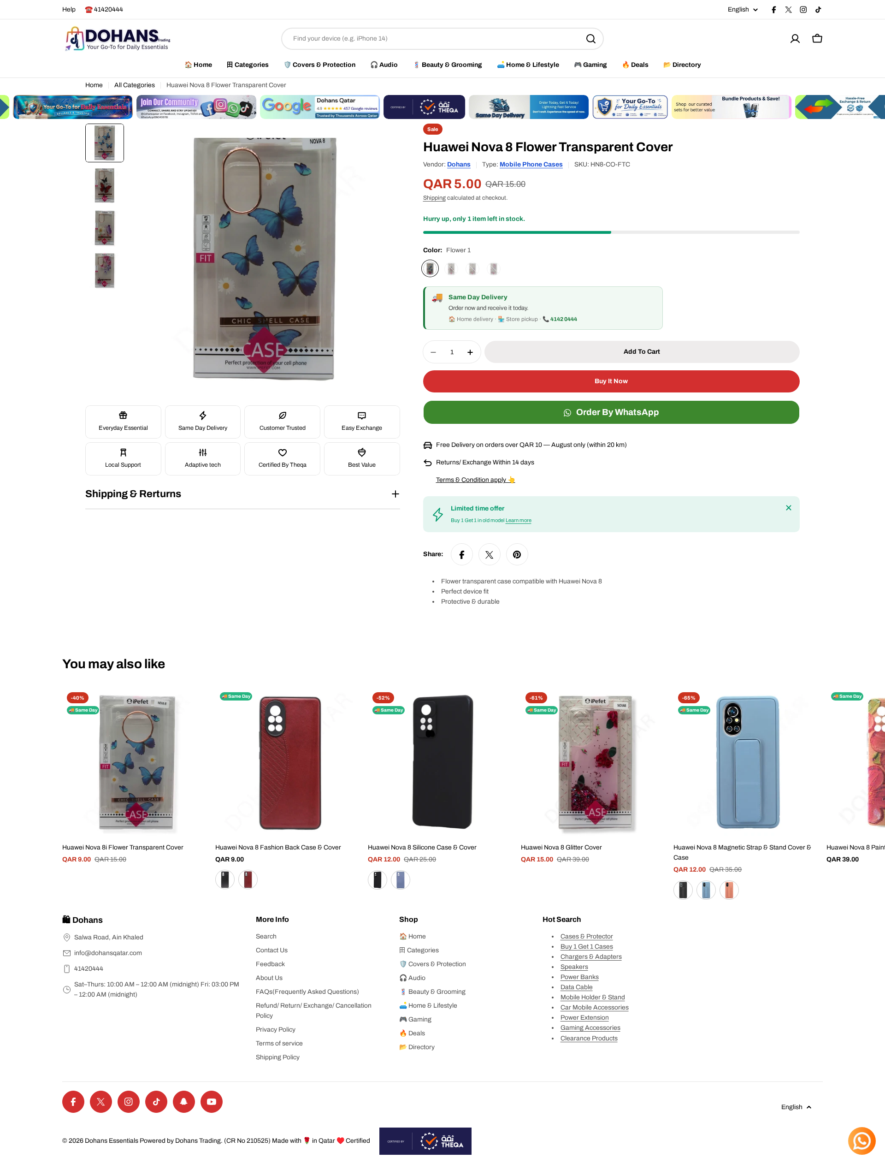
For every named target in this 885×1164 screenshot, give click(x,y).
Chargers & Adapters (591, 956)
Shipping (434, 198)
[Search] (590, 38)
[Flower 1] (430, 269)
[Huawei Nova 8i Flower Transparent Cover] (137, 762)
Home (94, 85)
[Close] (788, 508)
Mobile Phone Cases (531, 164)
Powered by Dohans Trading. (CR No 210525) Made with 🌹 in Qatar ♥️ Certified (255, 1140)
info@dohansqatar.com (108, 953)
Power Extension (584, 1017)
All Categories (134, 85)
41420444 (88, 968)
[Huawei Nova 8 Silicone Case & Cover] (442, 762)
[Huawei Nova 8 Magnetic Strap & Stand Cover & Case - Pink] (729, 890)
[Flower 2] (451, 269)
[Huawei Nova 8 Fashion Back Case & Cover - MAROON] (248, 879)
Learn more (518, 520)
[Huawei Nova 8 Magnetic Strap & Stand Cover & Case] (748, 762)
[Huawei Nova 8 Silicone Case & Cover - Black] (377, 880)
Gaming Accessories (590, 1027)
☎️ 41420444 (104, 9)
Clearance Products (589, 1038)
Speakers (574, 966)
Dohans (459, 164)
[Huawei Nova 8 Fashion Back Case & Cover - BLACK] (225, 879)
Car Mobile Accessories (594, 1007)
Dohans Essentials (111, 1140)
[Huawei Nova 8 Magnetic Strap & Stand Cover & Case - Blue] (706, 890)
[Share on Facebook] (462, 555)
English (738, 9)
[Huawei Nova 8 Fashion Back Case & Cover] (290, 762)
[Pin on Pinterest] (517, 555)
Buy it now (611, 381)
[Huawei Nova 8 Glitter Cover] (595, 762)
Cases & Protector (586, 936)
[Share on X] (489, 555)
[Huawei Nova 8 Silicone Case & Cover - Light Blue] (400, 880)
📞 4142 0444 (560, 319)
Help (69, 9)
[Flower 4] (494, 269)
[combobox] (442, 39)
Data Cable (576, 987)
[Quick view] (198, 708)
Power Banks (579, 977)
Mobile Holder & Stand (592, 997)
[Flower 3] (472, 269)
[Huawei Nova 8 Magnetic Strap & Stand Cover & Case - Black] (683, 890)
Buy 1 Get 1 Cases (586, 946)
